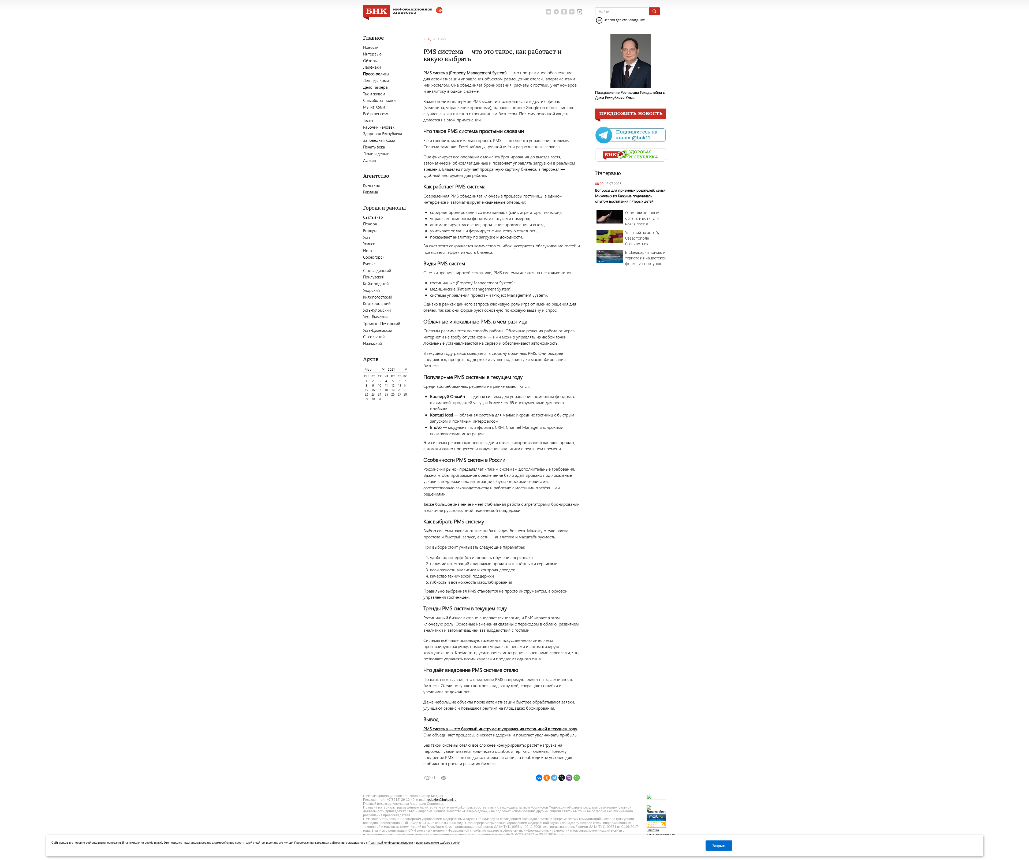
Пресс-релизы (376, 73)
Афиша (369, 160)
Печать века (374, 147)
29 (366, 399)
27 (399, 394)
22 (366, 394)
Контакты (371, 185)
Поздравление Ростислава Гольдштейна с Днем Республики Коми (630, 95)
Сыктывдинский (377, 270)
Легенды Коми (376, 80)
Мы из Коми (374, 107)
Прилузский (373, 277)
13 (399, 386)
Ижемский (372, 343)
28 (405, 394)
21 (405, 390)
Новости (370, 47)
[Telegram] (554, 778)
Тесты (368, 120)
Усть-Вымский (375, 316)
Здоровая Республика (382, 133)
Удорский (371, 290)
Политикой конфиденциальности (390, 842)
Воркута (370, 230)
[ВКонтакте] (539, 778)
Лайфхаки (372, 67)
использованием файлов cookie (438, 842)
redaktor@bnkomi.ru (442, 800)
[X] (561, 778)
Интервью (372, 54)
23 (373, 394)
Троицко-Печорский (381, 323)
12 (393, 386)
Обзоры (370, 60)
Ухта (367, 237)
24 (379, 394)
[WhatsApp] (576, 778)
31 (379, 399)
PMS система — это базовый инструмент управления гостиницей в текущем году (500, 728)
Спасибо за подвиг (380, 100)
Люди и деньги (376, 153)
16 (373, 390)
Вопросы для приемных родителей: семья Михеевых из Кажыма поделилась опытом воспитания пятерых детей (630, 195)
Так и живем (374, 93)
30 (373, 399)
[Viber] (569, 778)
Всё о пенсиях (375, 113)
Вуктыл (369, 263)
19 (393, 390)
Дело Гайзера (375, 87)
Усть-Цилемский (377, 330)
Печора (370, 223)
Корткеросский (376, 303)
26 (392, 394)
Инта (367, 250)
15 (366, 390)
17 (379, 390)
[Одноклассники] (546, 778)
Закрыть (719, 845)
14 (405, 386)
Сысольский (374, 336)
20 (399, 390)
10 (379, 386)
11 (386, 386)
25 (386, 394)
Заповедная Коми (379, 140)
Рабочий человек (378, 127)
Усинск (369, 243)
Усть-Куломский (377, 310)
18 (386, 390)
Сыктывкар (373, 217)
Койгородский (376, 283)
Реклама (370, 192)
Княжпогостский (377, 297)
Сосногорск (373, 257)
